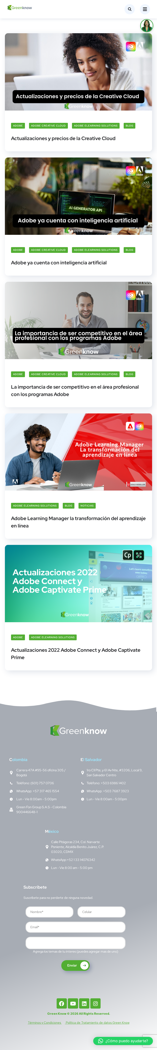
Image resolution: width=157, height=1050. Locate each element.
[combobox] (76, 943)
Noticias (87, 505)
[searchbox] (30, 943)
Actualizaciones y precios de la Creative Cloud (63, 138)
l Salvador (91, 759)
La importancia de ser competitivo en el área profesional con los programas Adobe (75, 390)
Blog (129, 125)
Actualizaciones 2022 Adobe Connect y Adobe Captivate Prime (75, 654)
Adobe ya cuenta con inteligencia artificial (59, 262)
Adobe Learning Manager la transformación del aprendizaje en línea (78, 522)
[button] (123, 1041)
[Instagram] (95, 1003)
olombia (18, 759)
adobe (18, 125)
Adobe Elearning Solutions (96, 125)
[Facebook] (62, 1003)
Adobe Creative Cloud (48, 125)
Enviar (72, 965)
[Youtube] (73, 1003)
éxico (52, 831)
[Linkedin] (84, 1003)
